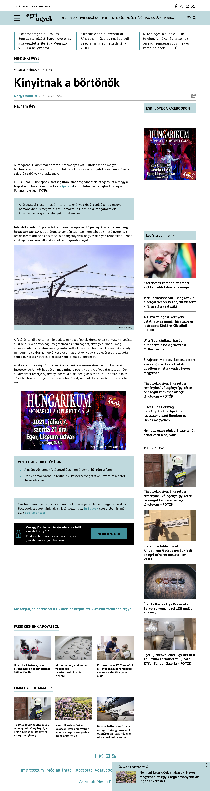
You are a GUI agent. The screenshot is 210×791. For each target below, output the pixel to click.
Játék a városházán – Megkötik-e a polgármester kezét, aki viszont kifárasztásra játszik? (170, 302)
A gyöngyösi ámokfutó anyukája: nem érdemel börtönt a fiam (68, 470)
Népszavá (66, 186)
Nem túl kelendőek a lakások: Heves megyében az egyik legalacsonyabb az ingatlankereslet (72, 730)
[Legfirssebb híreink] (190, 18)
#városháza (153, 18)
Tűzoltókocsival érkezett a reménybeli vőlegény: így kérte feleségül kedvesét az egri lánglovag (31, 730)
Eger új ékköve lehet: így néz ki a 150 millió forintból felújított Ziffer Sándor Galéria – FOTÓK (169, 659)
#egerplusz (69, 18)
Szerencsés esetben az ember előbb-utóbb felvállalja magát (167, 284)
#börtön (45, 70)
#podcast (170, 18)
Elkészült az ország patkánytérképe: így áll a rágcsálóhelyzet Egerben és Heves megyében (165, 413)
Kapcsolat (83, 770)
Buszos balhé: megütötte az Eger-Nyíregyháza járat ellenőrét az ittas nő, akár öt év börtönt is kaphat (114, 731)
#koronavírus (89, 18)
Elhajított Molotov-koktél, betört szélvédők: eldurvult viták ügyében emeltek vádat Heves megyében (170, 366)
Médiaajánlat (59, 770)
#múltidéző (134, 18)
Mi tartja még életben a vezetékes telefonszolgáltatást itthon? (71, 670)
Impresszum (32, 770)
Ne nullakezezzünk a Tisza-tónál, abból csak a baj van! (169, 432)
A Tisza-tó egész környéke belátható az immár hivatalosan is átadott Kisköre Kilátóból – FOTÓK (168, 323)
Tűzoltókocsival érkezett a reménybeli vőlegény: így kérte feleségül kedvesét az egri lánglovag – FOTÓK (168, 390)
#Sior (104, 18)
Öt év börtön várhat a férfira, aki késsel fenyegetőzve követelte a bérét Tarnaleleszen (74, 478)
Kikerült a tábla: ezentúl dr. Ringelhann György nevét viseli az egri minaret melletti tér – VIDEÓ (168, 552)
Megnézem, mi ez (109, 533)
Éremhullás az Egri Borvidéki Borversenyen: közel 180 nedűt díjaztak (168, 608)
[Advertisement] (74, 137)
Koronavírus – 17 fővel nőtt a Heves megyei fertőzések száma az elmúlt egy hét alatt (115, 670)
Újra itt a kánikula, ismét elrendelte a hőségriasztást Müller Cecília (32, 668)
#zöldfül (117, 18)
